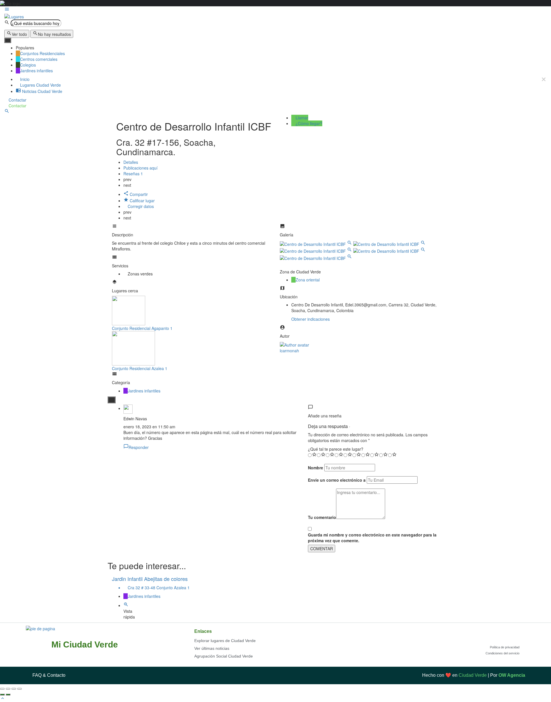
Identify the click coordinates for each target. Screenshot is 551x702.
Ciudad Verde (473, 675)
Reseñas (133, 173)
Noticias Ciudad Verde (41, 91)
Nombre (315, 467)
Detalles (130, 162)
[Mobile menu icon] (275, 10)
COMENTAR (321, 548)
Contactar (16, 100)
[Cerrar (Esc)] (2, 689)
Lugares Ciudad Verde (40, 85)
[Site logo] (14, 16)
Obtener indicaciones (310, 319)
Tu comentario (322, 517)
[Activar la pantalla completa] (13, 689)
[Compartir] (8, 689)
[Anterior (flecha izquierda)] (2, 694)
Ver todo (19, 34)
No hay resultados (54, 34)
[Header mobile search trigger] (6, 112)
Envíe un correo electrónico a (337, 480)
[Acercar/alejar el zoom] (19, 689)
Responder (139, 447)
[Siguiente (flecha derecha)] (8, 694)
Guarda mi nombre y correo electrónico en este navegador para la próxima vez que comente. (372, 537)
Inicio (24, 79)
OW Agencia (511, 675)
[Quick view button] (126, 605)
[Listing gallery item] (316, 243)
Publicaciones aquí (141, 168)
